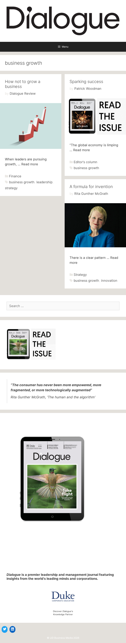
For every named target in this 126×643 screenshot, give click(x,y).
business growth (21, 182)
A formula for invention (91, 186)
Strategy (80, 275)
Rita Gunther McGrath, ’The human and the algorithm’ (53, 397)
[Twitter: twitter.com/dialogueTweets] (5, 629)
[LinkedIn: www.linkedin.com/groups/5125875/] (12, 629)
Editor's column (85, 162)
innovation (109, 281)
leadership (44, 182)
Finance (15, 176)
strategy (11, 188)
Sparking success (86, 81)
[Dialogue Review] (63, 21)
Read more (29, 164)
